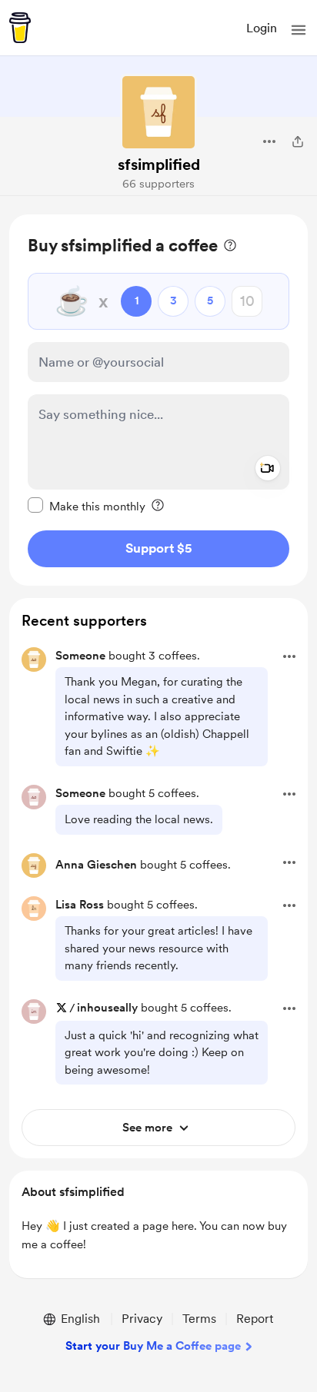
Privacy (142, 1318)
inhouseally (107, 1008)
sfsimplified (159, 164)
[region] (158, 400)
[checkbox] (86, 506)
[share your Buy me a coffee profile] (298, 141)
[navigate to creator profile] (158, 112)
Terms (199, 1318)
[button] (298, 30)
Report (254, 1318)
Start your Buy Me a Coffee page (153, 1346)
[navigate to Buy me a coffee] (20, 27)
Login (261, 28)
